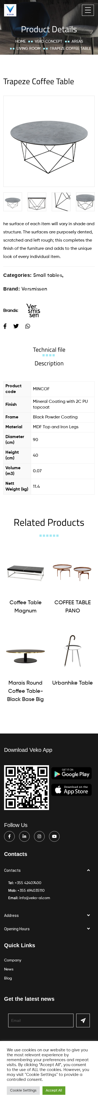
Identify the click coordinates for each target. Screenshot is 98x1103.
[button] (49, 870)
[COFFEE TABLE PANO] (72, 570)
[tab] (49, 349)
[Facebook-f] (9, 836)
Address (11, 915)
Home (20, 41)
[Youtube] (54, 836)
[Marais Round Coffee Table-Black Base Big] (25, 651)
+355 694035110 (31, 891)
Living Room (29, 49)
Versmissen (34, 289)
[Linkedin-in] (24, 836)
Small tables (47, 275)
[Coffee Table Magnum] (25, 570)
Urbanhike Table (72, 683)
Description (49, 363)
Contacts (12, 870)
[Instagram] (39, 836)
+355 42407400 (28, 883)
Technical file (49, 349)
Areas (77, 41)
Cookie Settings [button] (23, 1090)
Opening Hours (17, 929)
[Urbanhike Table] (72, 651)
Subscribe (83, 1020)
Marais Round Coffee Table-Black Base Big (25, 691)
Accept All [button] (54, 1090)
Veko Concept (48, 41)
